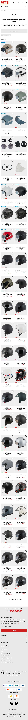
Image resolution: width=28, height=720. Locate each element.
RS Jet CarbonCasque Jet (21, 592)
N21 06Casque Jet (7, 107)
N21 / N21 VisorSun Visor (21, 130)
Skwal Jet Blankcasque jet (21, 476)
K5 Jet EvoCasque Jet (7, 476)
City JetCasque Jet (7, 363)
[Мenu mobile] (2, 7)
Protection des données (6, 653)
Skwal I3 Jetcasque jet (21, 546)
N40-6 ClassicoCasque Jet (7, 224)
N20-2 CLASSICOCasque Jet (7, 202)
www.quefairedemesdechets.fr (12, 674)
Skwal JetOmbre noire (21, 318)
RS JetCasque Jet (7, 408)
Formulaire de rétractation (6, 658)
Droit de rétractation (5, 655)
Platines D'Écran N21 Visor (21, 154)
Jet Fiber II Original (7, 546)
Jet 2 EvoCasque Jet (7, 318)
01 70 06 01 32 (15, 611)
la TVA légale (16, 713)
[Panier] (26, 2)
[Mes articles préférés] (22, 2)
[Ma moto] (18, 2)
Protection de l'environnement (7, 662)
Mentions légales (4, 649)
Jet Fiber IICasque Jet (21, 408)
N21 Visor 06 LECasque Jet (21, 59)
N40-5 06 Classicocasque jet (20, 270)
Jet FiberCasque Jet (21, 294)
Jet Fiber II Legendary (21, 522)
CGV (2, 651)
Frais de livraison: (6, 714)
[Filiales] (13, 2)
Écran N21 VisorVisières (20, 178)
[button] (26, 7)
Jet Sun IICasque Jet (7, 453)
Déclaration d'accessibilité (6, 660)
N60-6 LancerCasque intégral (20, 385)
